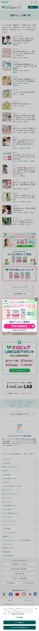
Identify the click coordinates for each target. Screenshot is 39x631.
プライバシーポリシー (18, 613)
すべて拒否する (19, 622)
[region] (19, 618)
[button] (36, 299)
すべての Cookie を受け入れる (19, 627)
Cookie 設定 (19, 617)
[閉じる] (36, 609)
